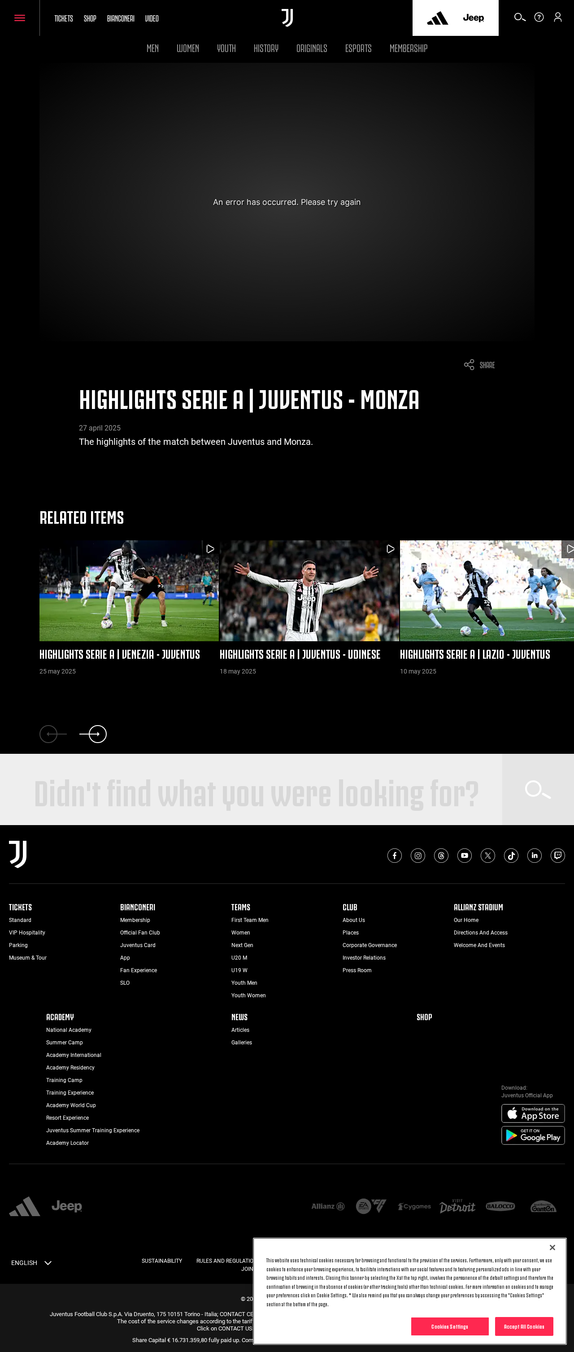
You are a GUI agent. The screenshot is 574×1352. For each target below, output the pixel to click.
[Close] (552, 1247)
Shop (90, 17)
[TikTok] (511, 855)
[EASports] (371, 1207)
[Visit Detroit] (457, 1207)
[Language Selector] (48, 1264)
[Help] (539, 20)
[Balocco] (500, 1207)
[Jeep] (473, 18)
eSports (358, 46)
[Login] (558, 20)
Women (188, 46)
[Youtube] (464, 855)
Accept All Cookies (524, 1326)
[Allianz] (328, 1207)
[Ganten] (543, 1207)
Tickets (63, 17)
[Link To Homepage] (287, 17)
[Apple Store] (533, 1114)
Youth (226, 46)
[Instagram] (418, 855)
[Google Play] (533, 1136)
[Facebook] (394, 855)
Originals (311, 46)
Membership (409, 46)
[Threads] (441, 855)
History (266, 46)
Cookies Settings (449, 1326)
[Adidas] (437, 18)
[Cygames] (414, 1207)
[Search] (520, 20)
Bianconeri (121, 17)
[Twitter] (488, 855)
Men (153, 46)
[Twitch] (558, 855)
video (152, 17)
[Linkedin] (534, 855)
